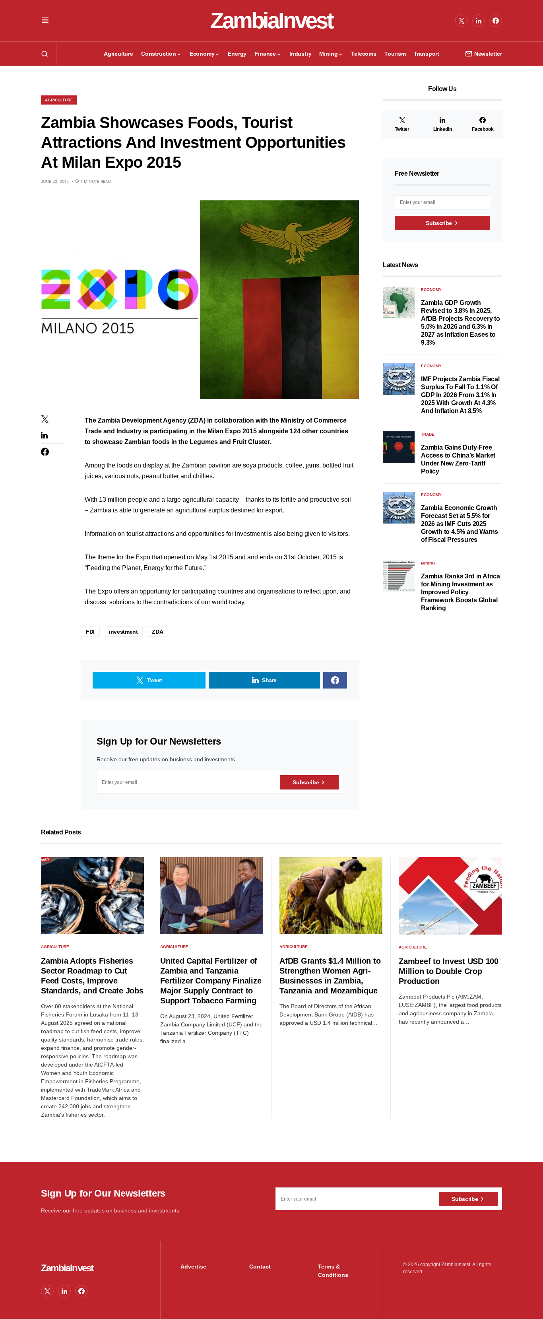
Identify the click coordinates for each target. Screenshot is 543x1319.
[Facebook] (495, 21)
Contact (260, 1266)
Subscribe (306, 782)
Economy (431, 289)
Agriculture (59, 100)
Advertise (193, 1266)
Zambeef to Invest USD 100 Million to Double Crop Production (448, 971)
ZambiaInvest (271, 20)
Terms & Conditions (333, 1270)
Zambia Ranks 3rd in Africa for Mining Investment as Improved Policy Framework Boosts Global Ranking (460, 592)
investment (123, 631)
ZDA (157, 631)
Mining (428, 563)
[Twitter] (461, 21)
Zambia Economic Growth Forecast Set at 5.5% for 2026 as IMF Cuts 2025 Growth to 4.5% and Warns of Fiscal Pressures (459, 523)
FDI (90, 631)
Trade (427, 434)
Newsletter (488, 53)
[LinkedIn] (478, 21)
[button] (45, 20)
